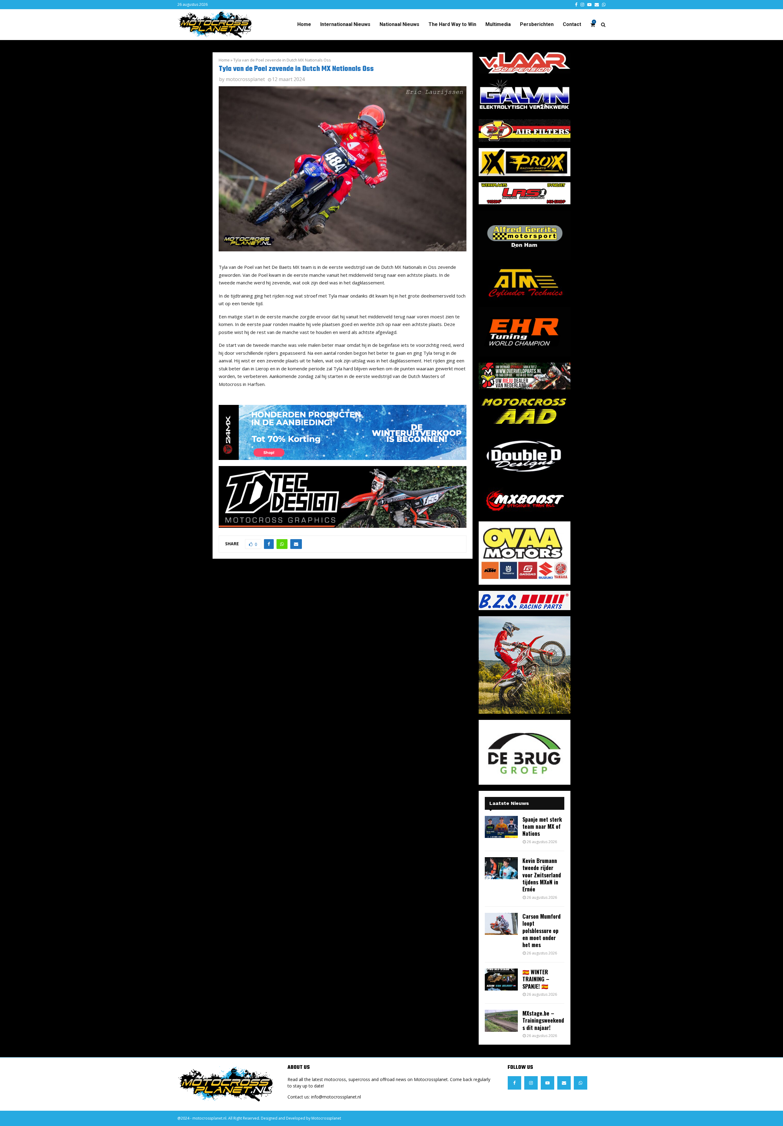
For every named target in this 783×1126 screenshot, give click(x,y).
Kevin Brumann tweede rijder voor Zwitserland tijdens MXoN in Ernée (541, 875)
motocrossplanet (245, 79)
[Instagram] (531, 1083)
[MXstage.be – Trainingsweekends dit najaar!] (501, 1021)
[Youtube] (547, 1083)
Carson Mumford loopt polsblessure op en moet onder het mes (541, 930)
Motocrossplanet (326, 1118)
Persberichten (537, 24)
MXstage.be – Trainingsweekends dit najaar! (543, 1020)
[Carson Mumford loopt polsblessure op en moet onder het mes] (501, 924)
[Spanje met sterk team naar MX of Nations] (501, 827)
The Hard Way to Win (452, 24)
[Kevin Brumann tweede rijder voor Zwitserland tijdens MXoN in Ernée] (501, 868)
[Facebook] (514, 1083)
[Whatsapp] (580, 1083)
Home (304, 24)
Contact (572, 24)
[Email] (564, 1083)
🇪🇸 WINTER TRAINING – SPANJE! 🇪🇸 (535, 979)
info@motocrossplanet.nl (336, 1097)
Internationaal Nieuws (345, 24)
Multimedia (498, 24)
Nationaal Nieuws (399, 24)
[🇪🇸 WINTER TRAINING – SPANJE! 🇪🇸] (501, 980)
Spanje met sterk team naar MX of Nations (542, 826)
